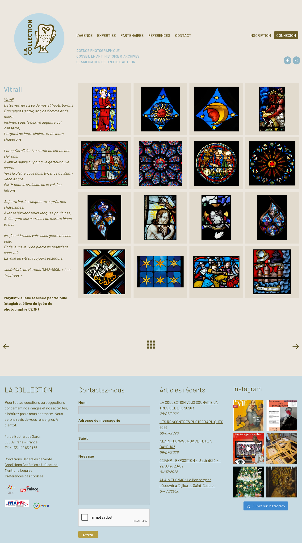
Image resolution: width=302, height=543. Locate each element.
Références (159, 35)
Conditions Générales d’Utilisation (31, 464)
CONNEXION (286, 35)
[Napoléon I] (7, 347)
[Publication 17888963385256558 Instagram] (248, 448)
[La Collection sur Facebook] (287, 60)
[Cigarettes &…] (295, 347)
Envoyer (88, 534)
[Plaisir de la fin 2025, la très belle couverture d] (248, 415)
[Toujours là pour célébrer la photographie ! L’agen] (281, 415)
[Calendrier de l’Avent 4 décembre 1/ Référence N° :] (248, 482)
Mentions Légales (18, 470)
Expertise (106, 35)
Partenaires (132, 35)
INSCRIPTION (260, 35)
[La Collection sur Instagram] (296, 60)
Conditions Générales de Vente (28, 459)
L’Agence (84, 35)
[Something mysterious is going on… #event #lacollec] (281, 448)
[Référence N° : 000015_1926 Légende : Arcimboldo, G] (281, 482)
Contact (183, 35)
